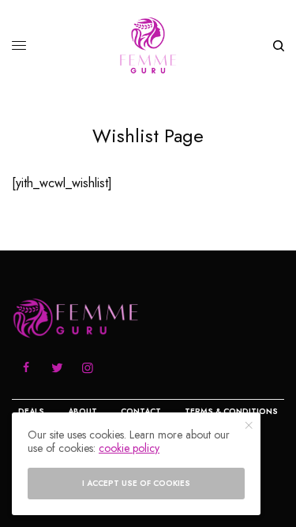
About (82, 411)
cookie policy (129, 448)
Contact (141, 411)
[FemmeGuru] (148, 45)
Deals (31, 411)
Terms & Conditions (231, 411)
